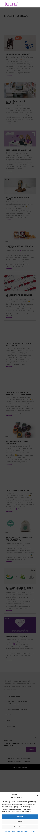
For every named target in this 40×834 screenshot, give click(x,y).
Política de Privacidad (22, 831)
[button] (37, 796)
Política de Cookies (10, 831)
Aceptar (20, 816)
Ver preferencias (20, 827)
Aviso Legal (32, 831)
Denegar (20, 822)
